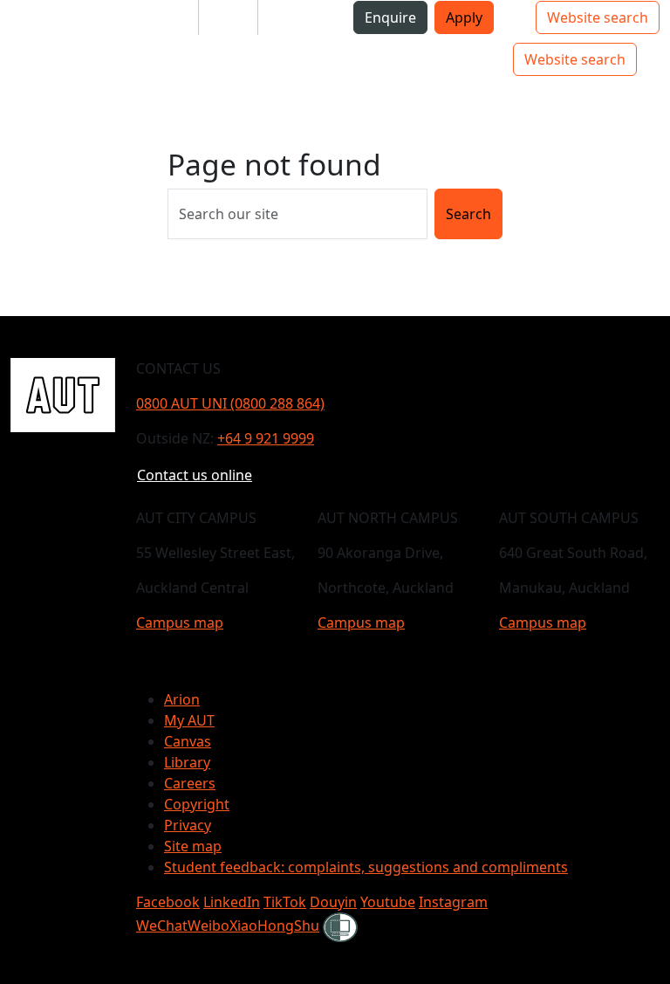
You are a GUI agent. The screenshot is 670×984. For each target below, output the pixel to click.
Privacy (187, 825)
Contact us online (194, 475)
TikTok (284, 902)
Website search (597, 17)
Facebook (168, 902)
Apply (464, 17)
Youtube (387, 902)
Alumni (295, 17)
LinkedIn (231, 902)
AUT (27, 59)
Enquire (390, 17)
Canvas (187, 741)
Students (154, 17)
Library (187, 762)
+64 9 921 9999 (265, 438)
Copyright (196, 804)
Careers (189, 783)
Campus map (179, 622)
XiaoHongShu (274, 925)
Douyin (333, 902)
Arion (182, 699)
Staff (228, 17)
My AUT (189, 720)
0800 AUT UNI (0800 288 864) (230, 403)
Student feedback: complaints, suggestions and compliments (366, 867)
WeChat (162, 925)
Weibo (208, 925)
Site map (193, 846)
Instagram (453, 902)
